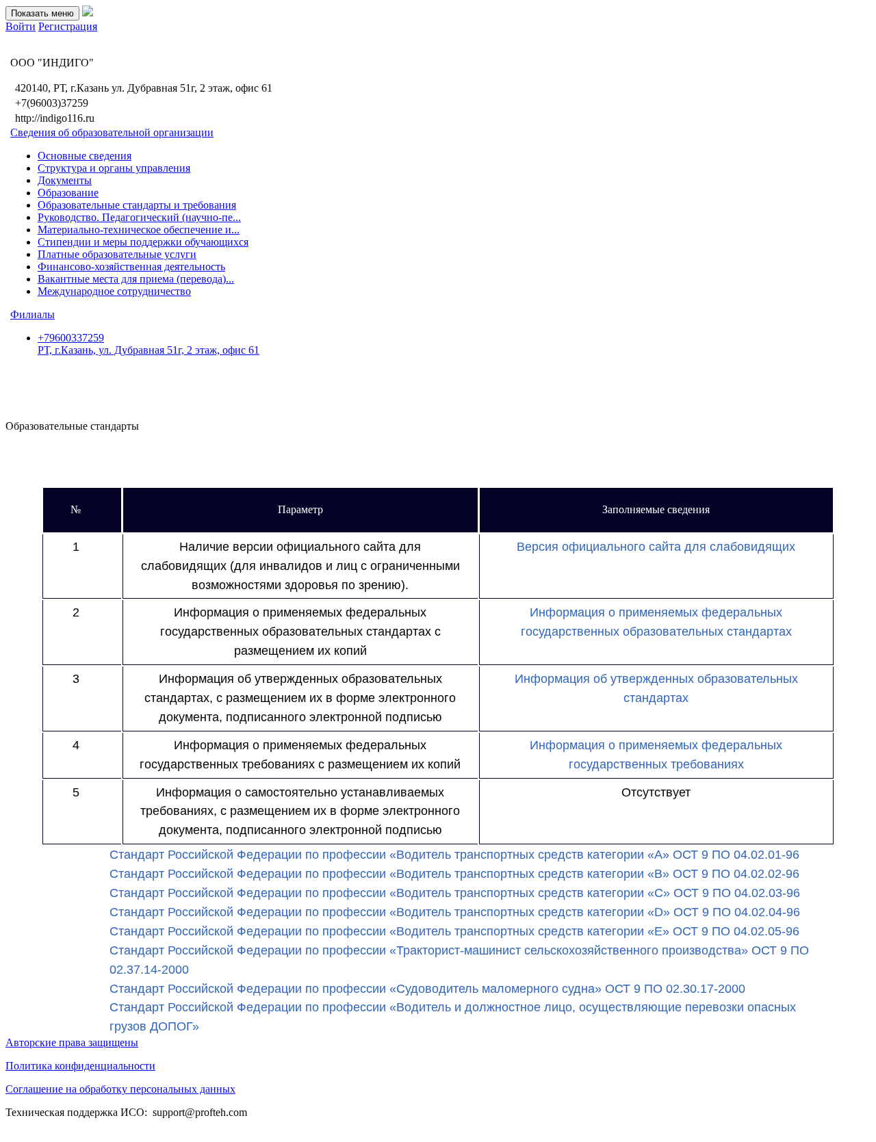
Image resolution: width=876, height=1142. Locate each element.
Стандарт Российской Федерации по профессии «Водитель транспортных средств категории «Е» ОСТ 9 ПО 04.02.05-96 (454, 931)
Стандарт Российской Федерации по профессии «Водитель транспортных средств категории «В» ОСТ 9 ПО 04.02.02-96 (454, 874)
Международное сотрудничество (114, 291)
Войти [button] (20, 26)
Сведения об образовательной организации (112, 132)
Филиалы (32, 314)
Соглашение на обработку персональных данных (120, 1089)
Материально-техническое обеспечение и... (139, 229)
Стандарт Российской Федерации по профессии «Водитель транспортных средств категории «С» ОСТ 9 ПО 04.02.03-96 (455, 893)
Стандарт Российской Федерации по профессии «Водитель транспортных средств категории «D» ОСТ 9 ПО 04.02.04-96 (455, 912)
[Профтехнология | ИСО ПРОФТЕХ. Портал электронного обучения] (87, 12)
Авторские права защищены (71, 1042)
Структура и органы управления (114, 168)
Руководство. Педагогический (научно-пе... (139, 217)
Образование (68, 192)
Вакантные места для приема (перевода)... (136, 279)
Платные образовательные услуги (117, 254)
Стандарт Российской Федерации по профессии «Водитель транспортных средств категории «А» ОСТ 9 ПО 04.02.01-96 (454, 854)
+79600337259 (148, 344)
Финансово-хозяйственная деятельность (131, 266)
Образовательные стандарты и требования (137, 205)
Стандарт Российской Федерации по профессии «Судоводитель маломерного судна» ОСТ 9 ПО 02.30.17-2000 (427, 989)
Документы (65, 180)
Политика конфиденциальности (80, 1066)
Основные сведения (84, 155)
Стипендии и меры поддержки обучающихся (143, 242)
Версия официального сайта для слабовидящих (656, 547)
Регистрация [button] (67, 26)
